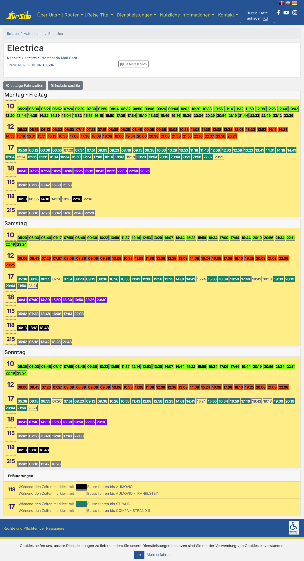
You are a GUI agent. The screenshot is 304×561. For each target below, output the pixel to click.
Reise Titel (98, 15)
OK (139, 555)
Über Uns (47, 15)
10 (19, 65)
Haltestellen (33, 33)
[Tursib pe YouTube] (286, 12)
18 (33, 65)
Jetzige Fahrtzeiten (26, 85)
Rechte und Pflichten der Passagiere (34, 528)
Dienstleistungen (134, 15)
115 (38, 65)
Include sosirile (67, 85)
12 (24, 65)
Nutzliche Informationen (185, 15)
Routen (72, 15)
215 (51, 65)
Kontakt (226, 15)
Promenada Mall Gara (59, 58)
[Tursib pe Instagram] (295, 12)
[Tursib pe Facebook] (278, 12)
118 (45, 65)
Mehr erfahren (158, 554)
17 (28, 65)
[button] (257, 16)
